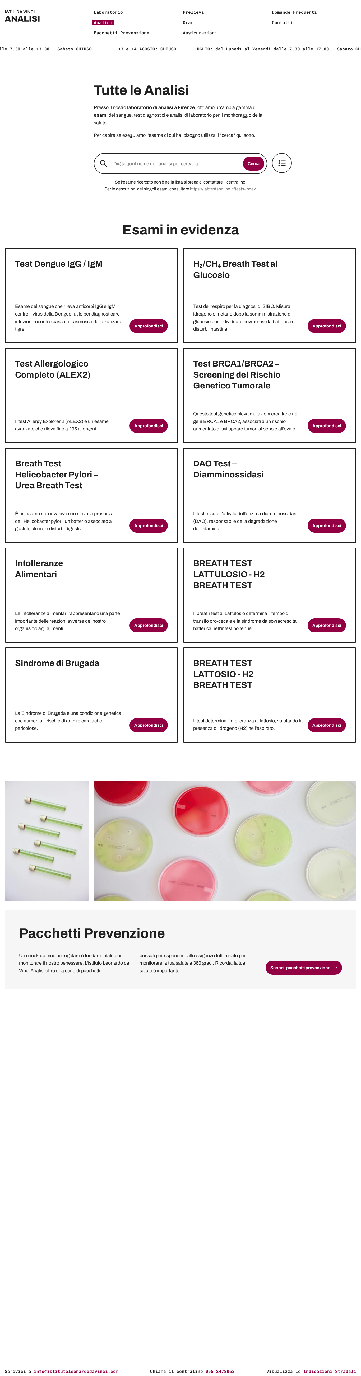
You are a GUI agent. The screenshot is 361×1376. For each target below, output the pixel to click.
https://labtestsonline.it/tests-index (223, 189)
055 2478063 (220, 1371)
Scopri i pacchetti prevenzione (300, 967)
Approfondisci (148, 326)
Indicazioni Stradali (329, 1371)
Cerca (254, 163)
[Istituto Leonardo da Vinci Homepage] (47, 23)
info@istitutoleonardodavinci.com (76, 1371)
